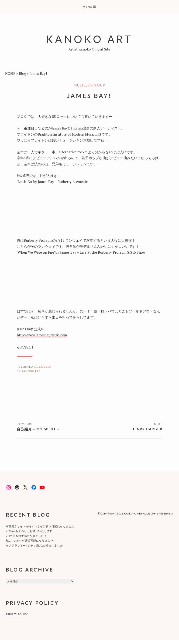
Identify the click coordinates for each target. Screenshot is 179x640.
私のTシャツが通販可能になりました (29, 540)
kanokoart (30, 371)
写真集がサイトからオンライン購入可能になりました (40, 526)
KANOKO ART (89, 39)
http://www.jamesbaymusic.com (42, 335)
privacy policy (17, 614)
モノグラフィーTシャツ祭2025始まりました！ (36, 545)
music (79, 85)
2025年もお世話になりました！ (26, 536)
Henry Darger (146, 429)
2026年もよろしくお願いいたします (29, 531)
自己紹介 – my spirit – (38, 429)
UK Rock (97, 85)
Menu (89, 6)
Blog (22, 73)
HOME (10, 73)
